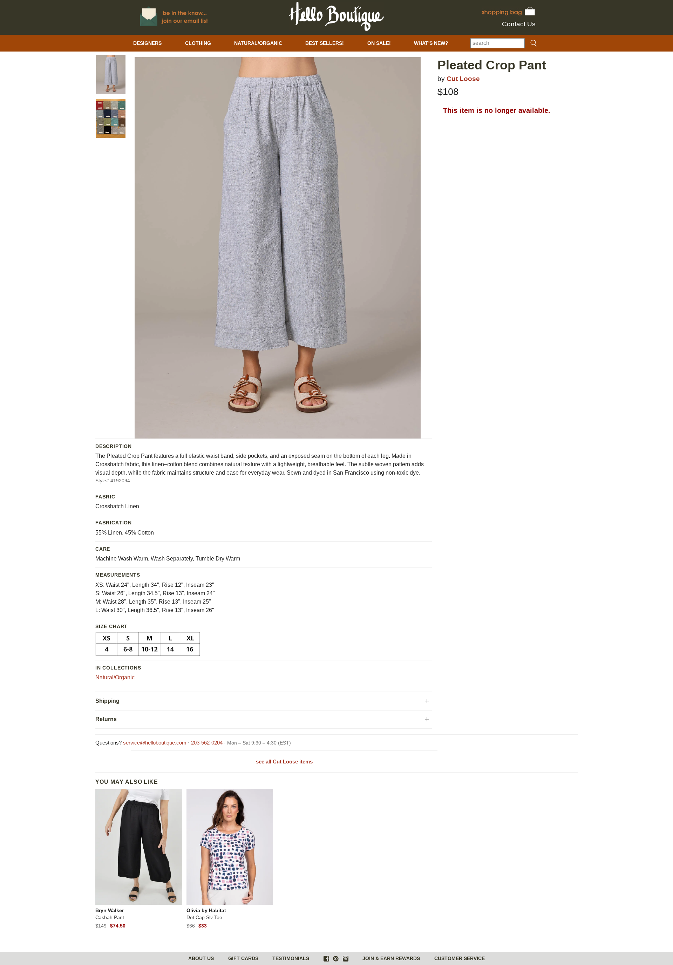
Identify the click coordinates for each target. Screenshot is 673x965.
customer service (459, 958)
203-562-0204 (207, 743)
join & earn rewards (391, 958)
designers (147, 43)
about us (201, 958)
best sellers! (324, 43)
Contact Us (519, 24)
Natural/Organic (115, 677)
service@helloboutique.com (154, 743)
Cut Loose (463, 78)
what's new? (431, 43)
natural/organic (258, 43)
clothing (198, 43)
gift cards (243, 958)
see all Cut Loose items (284, 761)
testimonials (290, 958)
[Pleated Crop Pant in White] (110, 74)
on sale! (379, 43)
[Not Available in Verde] (110, 118)
